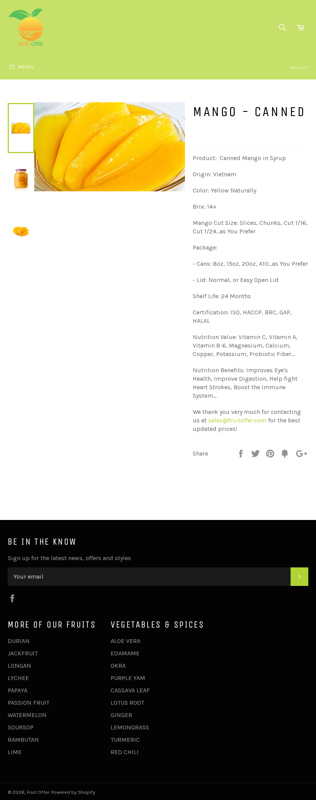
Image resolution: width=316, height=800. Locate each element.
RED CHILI (125, 752)
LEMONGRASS (130, 727)
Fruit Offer (38, 792)
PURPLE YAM (128, 678)
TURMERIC (125, 739)
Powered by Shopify (73, 792)
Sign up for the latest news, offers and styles (69, 558)
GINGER (121, 715)
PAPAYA (17, 690)
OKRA (118, 665)
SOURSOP (21, 727)
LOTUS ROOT (127, 702)
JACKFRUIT (23, 653)
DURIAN (19, 641)
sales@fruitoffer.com (237, 420)
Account (299, 67)
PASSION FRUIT (28, 702)
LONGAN (19, 665)
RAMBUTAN (23, 739)
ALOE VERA (125, 641)
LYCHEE (18, 678)
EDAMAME (125, 653)
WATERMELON (27, 715)
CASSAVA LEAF (130, 690)
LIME (15, 752)
